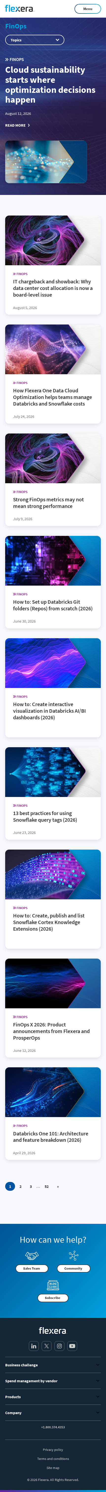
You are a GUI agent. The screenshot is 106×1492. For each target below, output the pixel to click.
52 (47, 1186)
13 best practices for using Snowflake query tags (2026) (45, 816)
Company (13, 1412)
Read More (15, 125)
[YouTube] (72, 1346)
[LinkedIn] (34, 1346)
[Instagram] (59, 1346)
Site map (53, 1468)
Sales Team (31, 1268)
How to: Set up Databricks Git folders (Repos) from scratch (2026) (53, 605)
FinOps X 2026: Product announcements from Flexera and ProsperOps (51, 1031)
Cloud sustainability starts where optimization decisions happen (50, 84)
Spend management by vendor (31, 1380)
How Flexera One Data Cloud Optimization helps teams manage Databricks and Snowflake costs (52, 397)
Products (13, 1396)
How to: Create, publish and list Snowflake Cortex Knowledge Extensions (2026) (49, 922)
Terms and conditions (53, 1458)
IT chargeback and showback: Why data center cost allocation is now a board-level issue (53, 288)
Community (73, 1268)
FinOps (15, 26)
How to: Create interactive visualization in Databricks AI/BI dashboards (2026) (49, 711)
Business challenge (21, 1364)
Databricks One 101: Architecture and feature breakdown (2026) (50, 1136)
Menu (87, 8)
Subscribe (52, 1298)
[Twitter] (47, 1346)
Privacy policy (53, 1449)
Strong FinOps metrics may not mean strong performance (48, 502)
